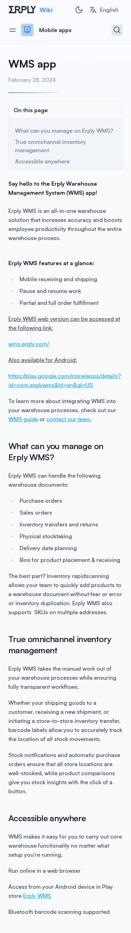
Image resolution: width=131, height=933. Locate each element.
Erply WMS (37, 895)
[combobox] (103, 10)
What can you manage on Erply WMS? (64, 130)
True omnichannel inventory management (50, 146)
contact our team (68, 419)
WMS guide (23, 419)
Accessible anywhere (42, 161)
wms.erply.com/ (28, 343)
